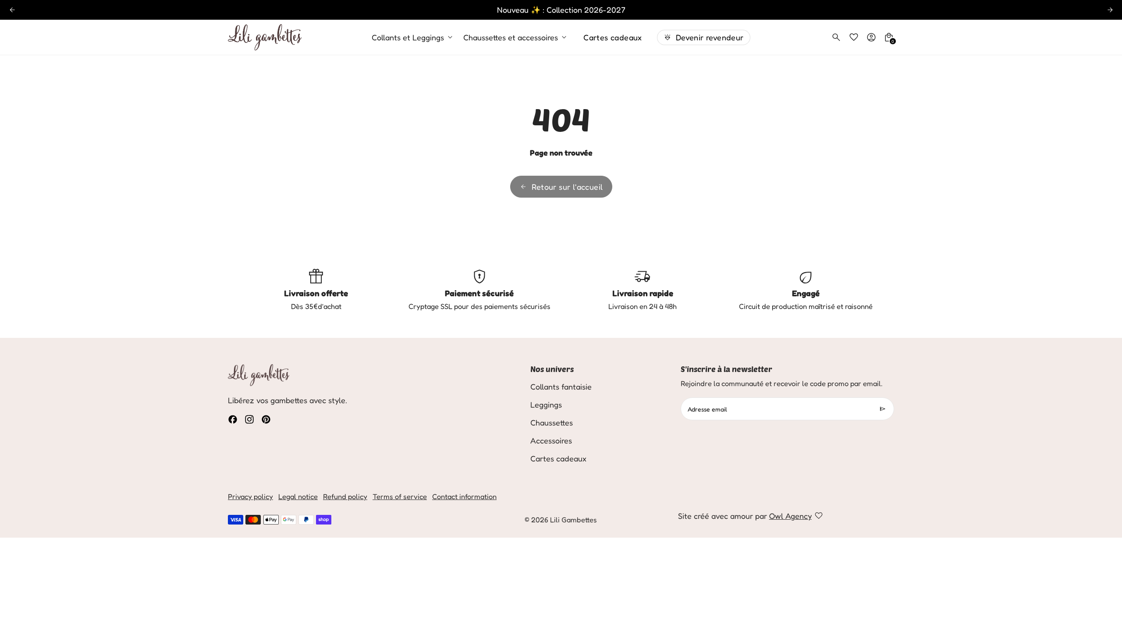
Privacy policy (250, 496)
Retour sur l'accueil (567, 186)
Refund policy (345, 496)
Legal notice (298, 496)
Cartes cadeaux (612, 37)
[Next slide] (1110, 10)
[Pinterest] (266, 419)
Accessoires (551, 440)
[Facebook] (233, 419)
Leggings (546, 404)
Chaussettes (551, 422)
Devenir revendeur (710, 37)
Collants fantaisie (561, 386)
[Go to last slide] (12, 10)
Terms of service (400, 496)
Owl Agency (790, 516)
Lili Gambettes (573, 519)
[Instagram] (249, 419)
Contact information (464, 496)
